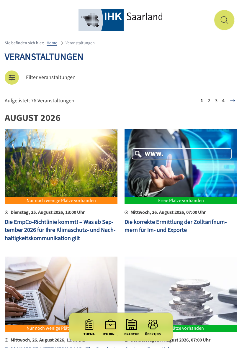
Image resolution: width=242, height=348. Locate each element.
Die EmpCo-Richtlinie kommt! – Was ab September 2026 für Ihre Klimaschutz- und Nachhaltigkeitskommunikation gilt (60, 230)
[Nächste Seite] (232, 100)
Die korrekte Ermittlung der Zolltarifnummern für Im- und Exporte (176, 226)
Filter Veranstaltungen (51, 77)
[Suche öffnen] (224, 20)
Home (52, 43)
